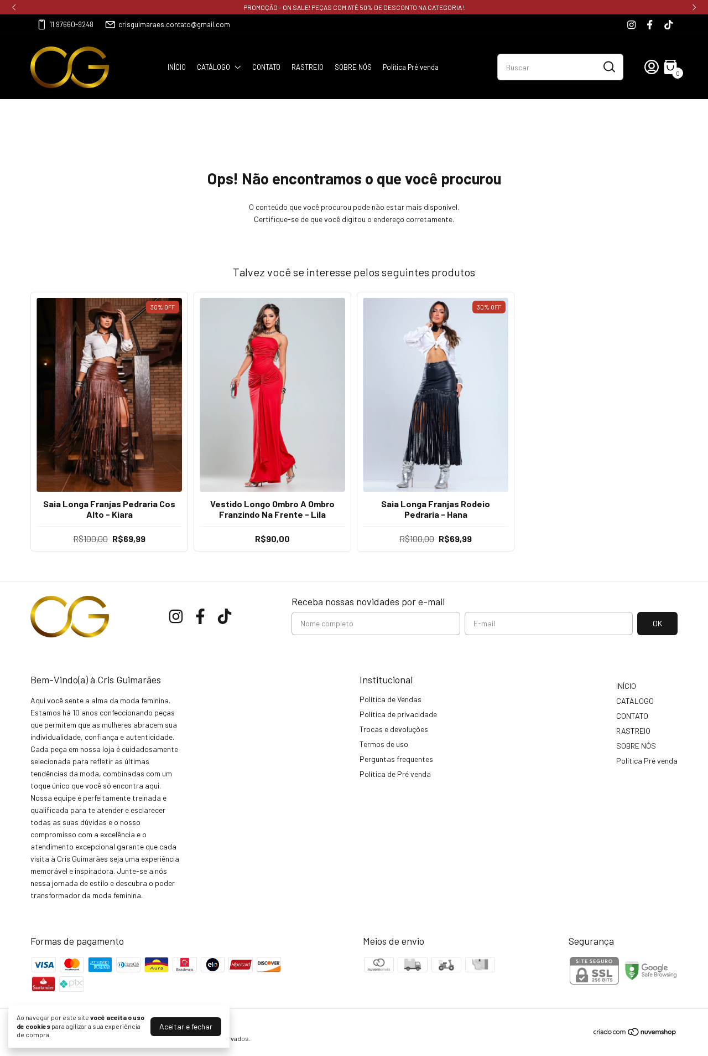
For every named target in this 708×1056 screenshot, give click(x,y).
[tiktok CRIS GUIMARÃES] (668, 25)
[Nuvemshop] (635, 1033)
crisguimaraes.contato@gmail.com (174, 24)
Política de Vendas (390, 699)
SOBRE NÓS (353, 67)
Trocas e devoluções (394, 729)
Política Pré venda (411, 67)
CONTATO (266, 67)
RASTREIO (307, 67)
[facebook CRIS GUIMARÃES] (650, 25)
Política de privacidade (398, 714)
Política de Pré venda (395, 774)
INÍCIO (177, 67)
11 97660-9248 (71, 24)
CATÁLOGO (213, 67)
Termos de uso (384, 744)
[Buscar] (608, 66)
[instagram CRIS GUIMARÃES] (631, 25)
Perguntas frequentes (396, 759)
